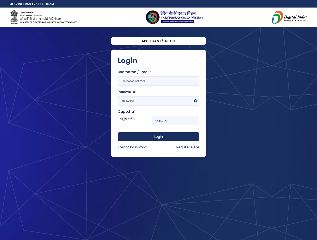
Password (127, 91)
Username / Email (134, 71)
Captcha (127, 111)
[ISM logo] (174, 16)
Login (158, 136)
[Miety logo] (44, 16)
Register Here (187, 147)
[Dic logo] (289, 16)
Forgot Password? (133, 147)
